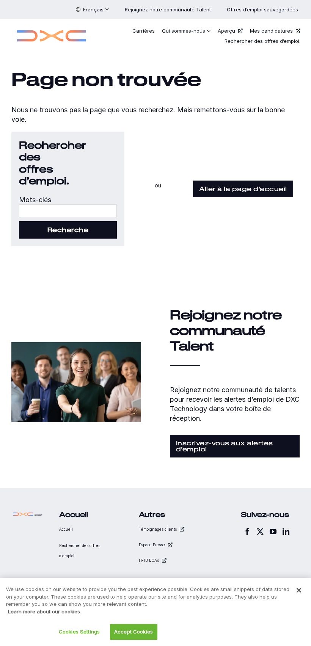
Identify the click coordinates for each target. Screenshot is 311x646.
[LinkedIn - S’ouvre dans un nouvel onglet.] (286, 531)
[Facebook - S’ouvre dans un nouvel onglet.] (247, 531)
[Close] (299, 590)
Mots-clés (35, 200)
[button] (92, 9)
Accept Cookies (133, 632)
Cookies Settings (79, 632)
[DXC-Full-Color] (51, 28)
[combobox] (68, 210)
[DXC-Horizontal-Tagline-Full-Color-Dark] (27, 514)
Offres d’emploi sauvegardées (263, 9)
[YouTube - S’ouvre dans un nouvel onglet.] (273, 531)
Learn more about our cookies (44, 611)
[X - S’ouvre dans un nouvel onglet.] (260, 531)
